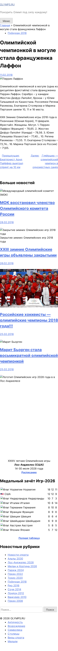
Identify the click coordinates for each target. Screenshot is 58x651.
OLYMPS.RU (7, 4)
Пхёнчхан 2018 (17, 33)
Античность (15, 622)
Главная (5, 25)
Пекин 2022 (15, 574)
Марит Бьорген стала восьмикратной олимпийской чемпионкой (29, 355)
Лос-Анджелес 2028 (21, 562)
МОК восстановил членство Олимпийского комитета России (27, 208)
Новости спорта (18, 554)
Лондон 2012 (16, 593)
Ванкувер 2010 (17, 597)
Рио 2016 (13, 585)
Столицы (13, 633)
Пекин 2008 (15, 600)
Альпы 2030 (15, 558)
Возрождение (16, 626)
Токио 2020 (15, 577)
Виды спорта (16, 637)
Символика (15, 629)
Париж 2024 (16, 570)
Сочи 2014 (14, 589)
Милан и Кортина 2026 (22, 566)
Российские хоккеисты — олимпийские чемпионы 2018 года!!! (29, 320)
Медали (13, 641)
